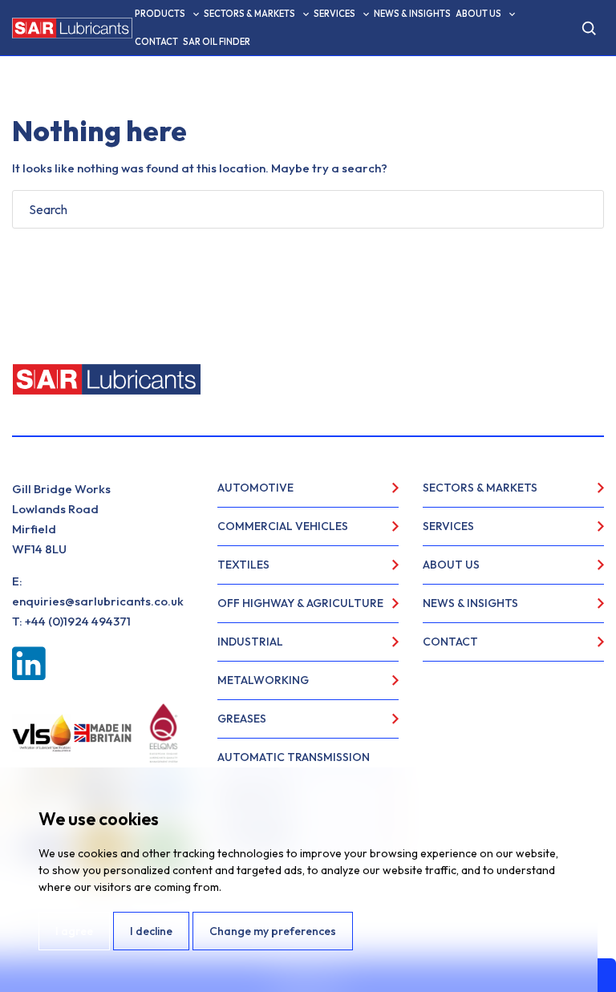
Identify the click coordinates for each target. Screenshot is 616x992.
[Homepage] (72, 28)
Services (334, 13)
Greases (241, 718)
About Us (478, 13)
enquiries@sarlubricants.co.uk (98, 601)
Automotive (255, 487)
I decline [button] (151, 931)
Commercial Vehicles (282, 526)
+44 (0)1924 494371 (78, 621)
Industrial (250, 641)
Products (160, 13)
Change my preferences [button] (272, 931)
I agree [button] (74, 931)
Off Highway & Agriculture (300, 603)
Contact (156, 41)
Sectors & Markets (249, 13)
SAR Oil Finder (216, 41)
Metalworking (263, 680)
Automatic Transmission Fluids (293, 763)
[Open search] (588, 28)
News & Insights (412, 13)
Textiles (243, 564)
